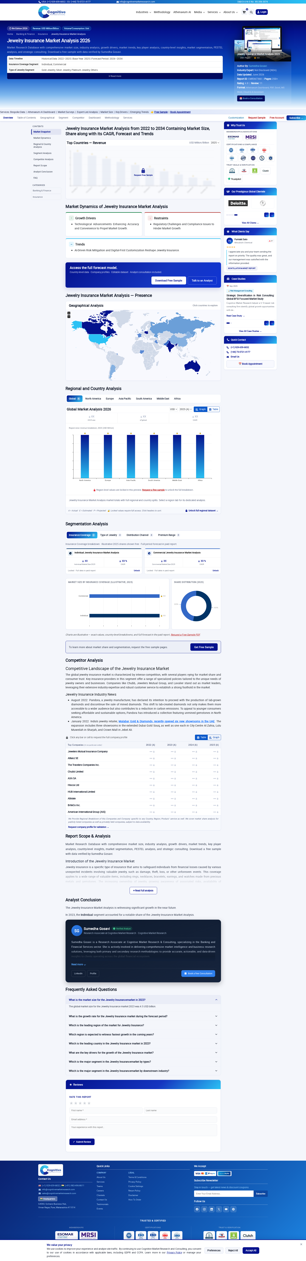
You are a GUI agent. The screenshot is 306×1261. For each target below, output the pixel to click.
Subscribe (260, 1193)
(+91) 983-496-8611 (74, 1185)
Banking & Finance (25, 34)
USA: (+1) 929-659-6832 (53, 1)
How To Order (134, 1199)
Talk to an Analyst (202, 280)
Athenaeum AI (182, 12)
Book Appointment (133, 112)
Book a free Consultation (200, 973)
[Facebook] (197, 1209)
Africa (177, 398)
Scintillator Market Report (242, 268)
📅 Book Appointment (250, 363)
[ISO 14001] (231, 158)
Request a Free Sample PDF (185, 634)
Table (215, 409)
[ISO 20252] (264, 150)
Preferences (213, 1250)
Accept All (251, 1250)
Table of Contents (26, 117)
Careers (100, 1190)
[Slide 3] (231, 215)
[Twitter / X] (219, 1209)
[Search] (251, 12)
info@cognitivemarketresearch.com (137, 1)
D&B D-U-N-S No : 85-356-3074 (252, 1)
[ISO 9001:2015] (231, 150)
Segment (63, 117)
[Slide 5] (235, 215)
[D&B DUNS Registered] (209, 1235)
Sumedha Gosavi (258, 65)
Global (74, 398)
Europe (110, 398)
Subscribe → (296, 117)
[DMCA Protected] (255, 170)
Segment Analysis (42, 153)
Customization (236, 117)
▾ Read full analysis (143, 890)
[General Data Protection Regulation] (253, 158)
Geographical (47, 117)
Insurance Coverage (81, 535)
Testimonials (102, 1204)
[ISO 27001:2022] (242, 150)
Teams (100, 1186)
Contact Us (44, 1178)
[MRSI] (251, 137)
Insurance (43, 34)
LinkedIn (78, 973)
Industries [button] (142, 12)
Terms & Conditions (137, 1177)
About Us (229, 12)
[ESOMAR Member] (234, 137)
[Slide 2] (229, 215)
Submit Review (82, 1141)
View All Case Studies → (250, 331)
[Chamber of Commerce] (244, 170)
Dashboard (95, 117)
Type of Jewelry (110, 535)
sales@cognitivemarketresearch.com (59, 1193)
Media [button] (198, 12)
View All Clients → (250, 222)
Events (100, 1208)
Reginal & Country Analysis (42, 146)
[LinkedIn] (212, 1209)
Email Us (235, 356)
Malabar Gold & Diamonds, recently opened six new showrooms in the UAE (167, 721)
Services (213, 12)
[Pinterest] (233, 1209)
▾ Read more (115, 76)
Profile (93, 973)
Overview (8, 117)
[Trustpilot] (234, 178)
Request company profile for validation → (88, 826)
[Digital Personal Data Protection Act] (270, 158)
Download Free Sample (168, 280)
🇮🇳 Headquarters (47, 1199)
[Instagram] (204, 1209)
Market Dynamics (42, 137)
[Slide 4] (233, 215)
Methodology (162, 12)
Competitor (78, 117)
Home (10, 34)
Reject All (233, 1250)
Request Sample (256, 117)
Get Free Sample (204, 647)
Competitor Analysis (43, 159)
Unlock (137, 570)
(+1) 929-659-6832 (240, 347)
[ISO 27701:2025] (253, 150)
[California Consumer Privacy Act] (262, 158)
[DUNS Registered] (232, 170)
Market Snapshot (41, 131)
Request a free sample (153, 489)
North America (93, 398)
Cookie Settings (135, 1186)
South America (144, 398)
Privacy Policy (174, 1252)
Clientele (101, 1195)
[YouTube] (226, 1209)
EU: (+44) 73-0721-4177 (78, 1)
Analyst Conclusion (43, 171)
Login (263, 11)
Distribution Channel (139, 535)
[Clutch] (266, 170)
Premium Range (168, 535)
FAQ (35, 177)
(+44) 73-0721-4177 (240, 351)
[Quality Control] (243, 158)
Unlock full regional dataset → (203, 510)
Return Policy (134, 1190)
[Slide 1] (227, 215)
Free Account (277, 117)
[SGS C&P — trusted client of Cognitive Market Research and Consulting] (262, 203)
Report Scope (40, 165)
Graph (202, 409)
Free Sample (113, 112)
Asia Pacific (125, 398)
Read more (77, 964)
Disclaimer (133, 1195)
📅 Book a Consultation (251, 98)
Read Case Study (234, 315)
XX (92, 416)
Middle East (163, 398)
